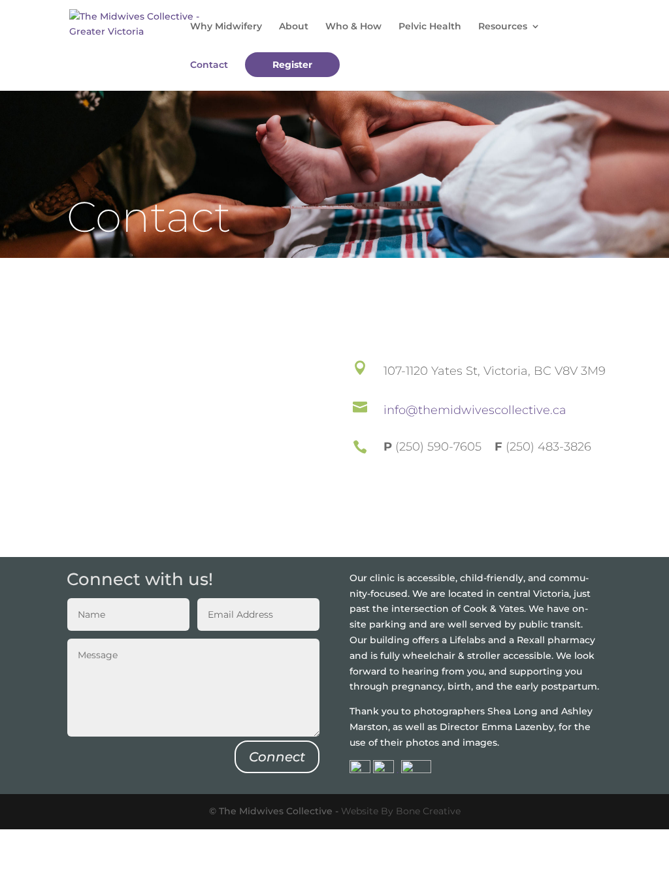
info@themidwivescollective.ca (474, 410)
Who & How (353, 27)
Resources (502, 27)
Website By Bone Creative (401, 811)
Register (292, 65)
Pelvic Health (430, 27)
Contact (209, 65)
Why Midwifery (226, 27)
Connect (277, 757)
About (293, 27)
